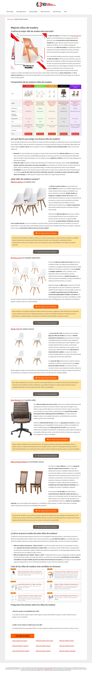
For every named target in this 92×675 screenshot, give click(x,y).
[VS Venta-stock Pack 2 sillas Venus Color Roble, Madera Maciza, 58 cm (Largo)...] (51, 575)
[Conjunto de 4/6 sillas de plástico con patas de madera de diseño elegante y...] (52, 93)
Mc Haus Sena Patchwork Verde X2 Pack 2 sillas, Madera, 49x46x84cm (67, 595)
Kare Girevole (16, 400)
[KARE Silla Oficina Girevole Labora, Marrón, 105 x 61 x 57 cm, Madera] (63, 93)
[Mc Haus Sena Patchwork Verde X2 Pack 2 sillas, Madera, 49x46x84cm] (51, 597)
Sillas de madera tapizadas (67, 651)
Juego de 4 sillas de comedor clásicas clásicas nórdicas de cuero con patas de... (30, 595)
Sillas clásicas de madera (19, 641)
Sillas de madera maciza (66, 640)
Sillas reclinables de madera (20, 651)
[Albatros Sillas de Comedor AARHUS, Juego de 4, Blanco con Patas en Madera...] (28, 93)
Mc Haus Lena (16, 258)
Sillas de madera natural (43, 646)
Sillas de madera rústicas (43, 651)
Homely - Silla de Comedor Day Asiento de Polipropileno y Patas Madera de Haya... (67, 584)
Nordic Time (15, 329)
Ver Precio (29, 134)
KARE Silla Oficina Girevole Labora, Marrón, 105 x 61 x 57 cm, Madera (63, 103)
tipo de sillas (75, 36)
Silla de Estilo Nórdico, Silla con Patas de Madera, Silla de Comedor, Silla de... (30, 572)
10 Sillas (46, 4)
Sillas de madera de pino (66, 646)
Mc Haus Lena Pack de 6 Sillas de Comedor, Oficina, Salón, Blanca (40, 103)
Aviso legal (40, 668)
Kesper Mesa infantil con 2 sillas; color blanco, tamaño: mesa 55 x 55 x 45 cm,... (30, 584)
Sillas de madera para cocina (44, 640)
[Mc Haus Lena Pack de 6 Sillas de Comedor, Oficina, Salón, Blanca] (40, 93)
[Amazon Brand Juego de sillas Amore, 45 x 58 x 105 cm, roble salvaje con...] (75, 93)
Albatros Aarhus (17, 182)
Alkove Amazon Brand (19, 462)
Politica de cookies (48, 668)
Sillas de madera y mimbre (20, 646)
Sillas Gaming (10, 19)
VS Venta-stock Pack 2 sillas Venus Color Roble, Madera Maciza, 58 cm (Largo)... (67, 572)
